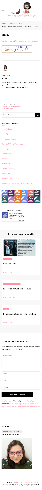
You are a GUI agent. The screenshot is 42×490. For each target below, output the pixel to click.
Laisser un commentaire (28, 41)
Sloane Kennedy (8, 168)
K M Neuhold (7, 154)
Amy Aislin (6, 134)
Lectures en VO (15, 23)
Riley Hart (6, 163)
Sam (6, 41)
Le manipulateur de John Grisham (19, 313)
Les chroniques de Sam (12, 284)
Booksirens (6, 173)
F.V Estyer (6, 149)
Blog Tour (7, 259)
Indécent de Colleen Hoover (17, 288)
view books (21, 220)
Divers (6, 309)
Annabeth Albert (8, 139)
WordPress (30, 486)
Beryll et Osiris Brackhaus (12, 144)
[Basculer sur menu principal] (3, 10)
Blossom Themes (12, 486)
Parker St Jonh (7, 159)
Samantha (11, 213)
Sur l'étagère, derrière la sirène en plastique (20, 483)
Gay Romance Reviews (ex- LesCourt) (17, 183)
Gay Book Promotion (10, 178)
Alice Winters (7, 129)
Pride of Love (9, 263)
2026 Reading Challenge (13, 210)
